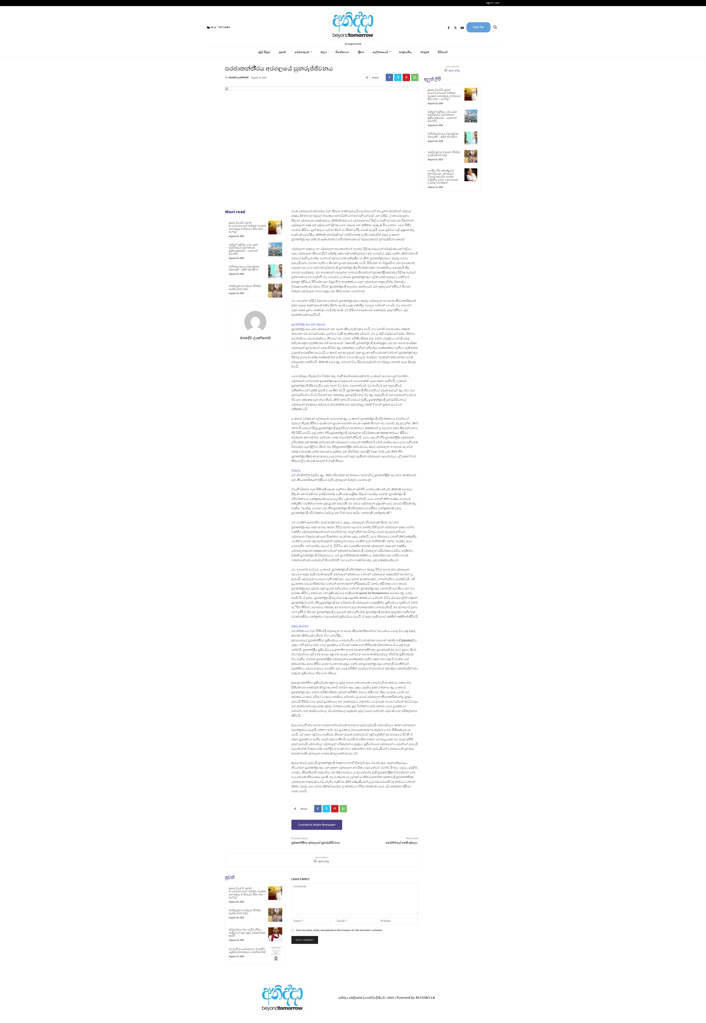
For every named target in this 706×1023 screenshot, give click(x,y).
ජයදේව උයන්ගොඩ (239, 77)
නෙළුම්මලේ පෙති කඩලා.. (402, 843)
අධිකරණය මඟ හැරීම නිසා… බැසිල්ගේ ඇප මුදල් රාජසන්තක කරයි (247, 932)
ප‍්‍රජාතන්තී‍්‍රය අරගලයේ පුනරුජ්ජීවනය (315, 843)
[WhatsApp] (414, 77)
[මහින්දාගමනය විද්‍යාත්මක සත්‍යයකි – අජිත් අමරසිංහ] (275, 271)
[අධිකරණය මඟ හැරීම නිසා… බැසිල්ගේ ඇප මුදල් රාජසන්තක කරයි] (275, 934)
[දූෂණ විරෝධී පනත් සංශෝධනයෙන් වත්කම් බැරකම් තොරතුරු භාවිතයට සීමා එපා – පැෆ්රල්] (275, 228)
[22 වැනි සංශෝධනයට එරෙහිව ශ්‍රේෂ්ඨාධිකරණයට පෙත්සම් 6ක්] (275, 954)
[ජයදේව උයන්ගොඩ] (255, 322)
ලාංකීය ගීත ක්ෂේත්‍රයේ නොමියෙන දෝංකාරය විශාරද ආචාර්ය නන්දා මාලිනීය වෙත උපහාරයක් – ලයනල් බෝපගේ (444, 176)
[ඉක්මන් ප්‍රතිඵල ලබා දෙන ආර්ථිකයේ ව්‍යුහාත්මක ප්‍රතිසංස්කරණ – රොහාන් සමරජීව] (275, 249)
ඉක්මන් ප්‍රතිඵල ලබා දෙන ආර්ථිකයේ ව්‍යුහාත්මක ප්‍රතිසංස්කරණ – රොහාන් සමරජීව (243, 249)
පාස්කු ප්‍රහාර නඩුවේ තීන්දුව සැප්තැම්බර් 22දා (245, 287)
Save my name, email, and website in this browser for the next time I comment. (339, 930)
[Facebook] (448, 28)
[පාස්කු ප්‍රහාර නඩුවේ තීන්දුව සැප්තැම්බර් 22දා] (275, 291)
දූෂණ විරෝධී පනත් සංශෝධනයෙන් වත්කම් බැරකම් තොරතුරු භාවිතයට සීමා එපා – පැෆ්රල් (247, 227)
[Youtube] (462, 28)
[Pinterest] (406, 77)
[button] (495, 26)
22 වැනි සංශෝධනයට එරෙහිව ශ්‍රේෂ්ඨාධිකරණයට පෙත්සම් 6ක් (247, 951)
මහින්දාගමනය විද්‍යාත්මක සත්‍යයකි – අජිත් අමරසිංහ (244, 268)
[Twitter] (455, 28)
